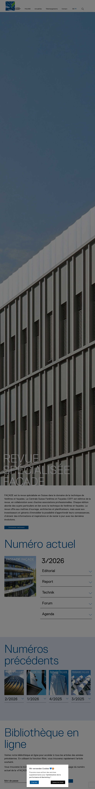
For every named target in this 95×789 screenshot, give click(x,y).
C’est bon (34, 782)
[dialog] (47, 776)
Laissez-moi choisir (58, 782)
